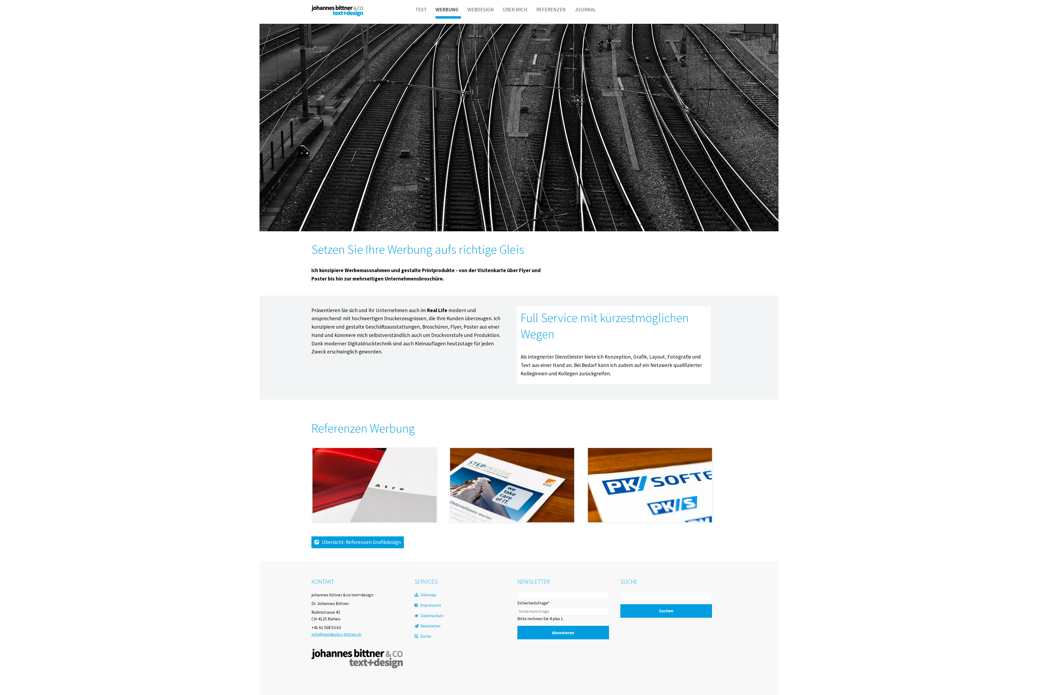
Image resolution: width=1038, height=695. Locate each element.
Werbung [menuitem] (446, 9)
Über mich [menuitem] (515, 9)
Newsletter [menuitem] (431, 626)
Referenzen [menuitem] (551, 9)
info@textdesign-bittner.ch (336, 634)
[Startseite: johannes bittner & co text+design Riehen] (337, 14)
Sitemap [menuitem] (428, 594)
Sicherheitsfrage (533, 603)
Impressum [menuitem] (430, 605)
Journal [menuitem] (585, 9)
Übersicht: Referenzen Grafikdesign (361, 542)
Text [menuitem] (421, 9)
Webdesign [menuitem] (480, 9)
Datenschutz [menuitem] (432, 615)
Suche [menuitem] (425, 636)
